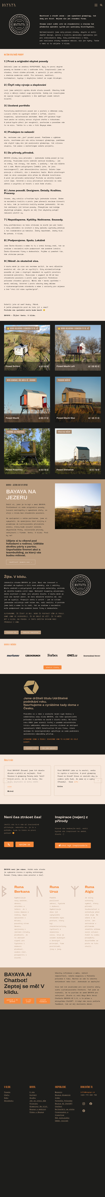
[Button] (9, 844)
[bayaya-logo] (9, 5)
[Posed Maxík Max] (78, 400)
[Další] (98, 780)
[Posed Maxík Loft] (78, 348)
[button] (96, 5)
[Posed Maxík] (27, 400)
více (60, 786)
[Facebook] (90, 1103)
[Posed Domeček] (78, 451)
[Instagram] (83, 1103)
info (26, 782)
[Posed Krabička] (27, 451)
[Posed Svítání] (27, 348)
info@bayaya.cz (87, 1092)
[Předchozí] (7, 780)
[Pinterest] (83, 1111)
